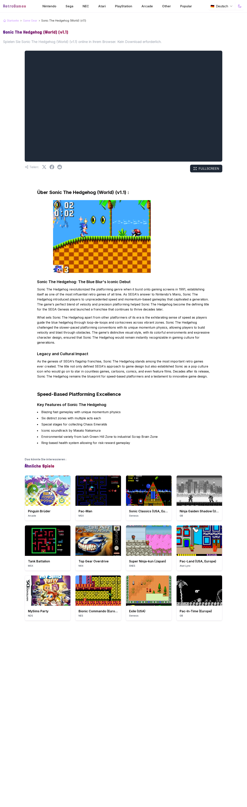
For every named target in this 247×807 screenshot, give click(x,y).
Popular (186, 6)
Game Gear (30, 20)
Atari (102, 6)
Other (166, 6)
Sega (69, 6)
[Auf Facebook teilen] (52, 167)
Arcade (147, 6)
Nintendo (49, 6)
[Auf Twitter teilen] (44, 167)
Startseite (13, 20)
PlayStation (123, 6)
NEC (86, 6)
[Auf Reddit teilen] (59, 167)
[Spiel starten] (48, 490)
